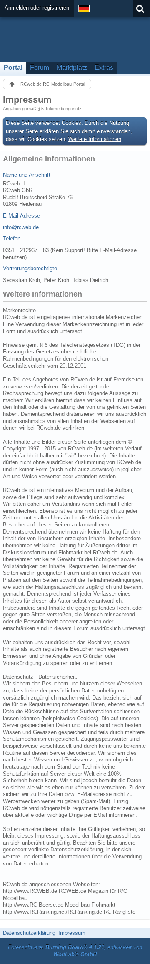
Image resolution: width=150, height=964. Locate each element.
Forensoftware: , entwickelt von (75, 950)
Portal (13, 67)
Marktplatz (72, 67)
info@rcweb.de (21, 227)
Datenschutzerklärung (29, 933)
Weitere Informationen (94, 139)
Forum (39, 67)
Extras (104, 67)
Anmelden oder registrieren (37, 8)
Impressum (71, 933)
